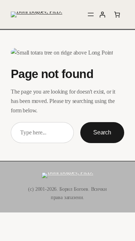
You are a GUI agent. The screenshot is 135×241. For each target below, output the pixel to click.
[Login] (102, 14)
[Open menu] (90, 14)
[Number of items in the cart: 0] (117, 14)
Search (102, 132)
